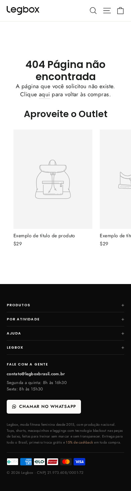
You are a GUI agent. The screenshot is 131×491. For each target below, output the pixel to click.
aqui (44, 94)
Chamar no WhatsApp (47, 407)
